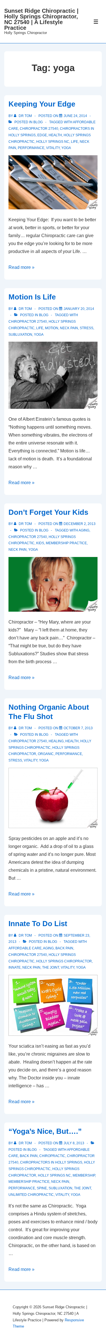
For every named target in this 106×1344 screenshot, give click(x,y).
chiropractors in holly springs (51, 1162)
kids (40, 543)
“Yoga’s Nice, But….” (45, 1131)
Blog (38, 122)
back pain (64, 948)
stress (86, 328)
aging (84, 530)
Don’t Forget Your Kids (48, 512)
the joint (50, 967)
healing (56, 741)
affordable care (25, 948)
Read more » (21, 267)
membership (84, 1175)
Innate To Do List (37, 923)
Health (55, 135)
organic (46, 754)
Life (74, 142)
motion (51, 328)
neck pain (69, 328)
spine (42, 1188)
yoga (66, 148)
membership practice (66, 543)
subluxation (20, 335)
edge (42, 135)
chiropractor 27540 (39, 129)
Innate (14, 967)
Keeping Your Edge (41, 104)
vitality (53, 148)
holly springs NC (52, 142)
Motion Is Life (32, 297)
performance (31, 148)
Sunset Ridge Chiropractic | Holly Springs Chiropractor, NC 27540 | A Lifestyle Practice (41, 19)
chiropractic (52, 1156)
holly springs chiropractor (64, 961)
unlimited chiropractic (31, 1195)
